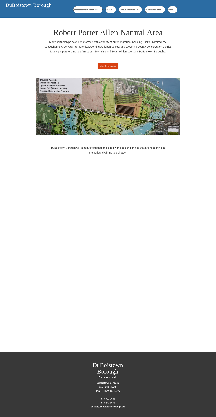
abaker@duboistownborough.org (108, 406)
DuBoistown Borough (28, 5)
